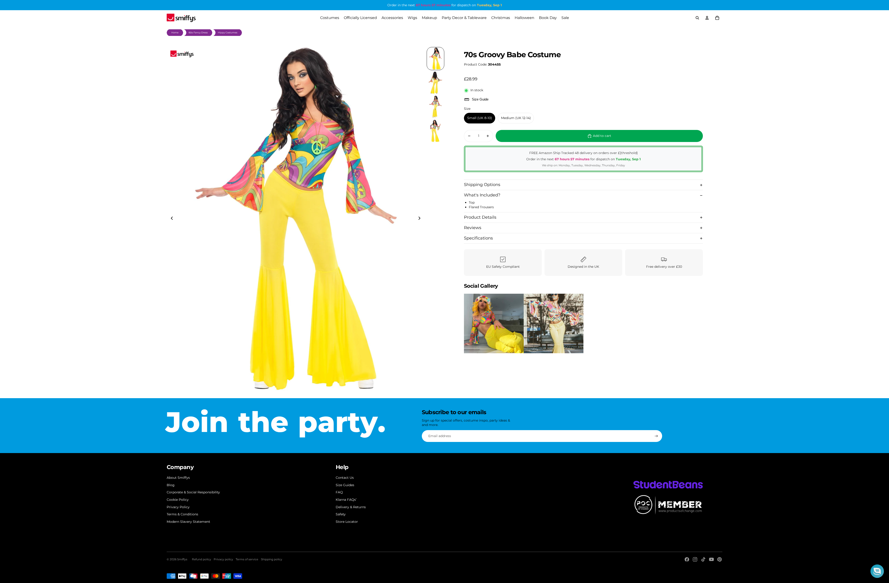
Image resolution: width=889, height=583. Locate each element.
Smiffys (182, 559)
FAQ (339, 492)
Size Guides (345, 485)
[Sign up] (656, 436)
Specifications (478, 238)
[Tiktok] (703, 559)
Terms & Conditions (182, 514)
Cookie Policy (178, 500)
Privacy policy (223, 559)
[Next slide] (421, 219)
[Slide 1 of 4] (435, 58)
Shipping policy (271, 559)
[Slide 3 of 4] (435, 107)
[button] (877, 571)
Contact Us (345, 478)
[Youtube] (711, 559)
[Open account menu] (707, 18)
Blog (171, 485)
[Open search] (697, 18)
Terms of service (247, 559)
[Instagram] (695, 559)
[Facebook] (687, 559)
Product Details (480, 217)
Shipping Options (482, 184)
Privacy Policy (178, 507)
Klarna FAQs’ (346, 500)
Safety (341, 514)
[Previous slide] (170, 219)
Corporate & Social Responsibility (193, 492)
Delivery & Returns (351, 507)
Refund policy (201, 559)
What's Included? (482, 195)
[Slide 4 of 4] (435, 131)
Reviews (472, 227)
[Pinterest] (719, 559)
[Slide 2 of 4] (435, 83)
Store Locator (347, 522)
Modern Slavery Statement (188, 522)
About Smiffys (178, 478)
